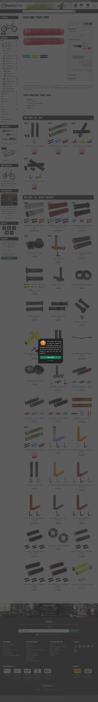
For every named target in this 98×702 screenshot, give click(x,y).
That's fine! (50, 357)
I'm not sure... (50, 360)
